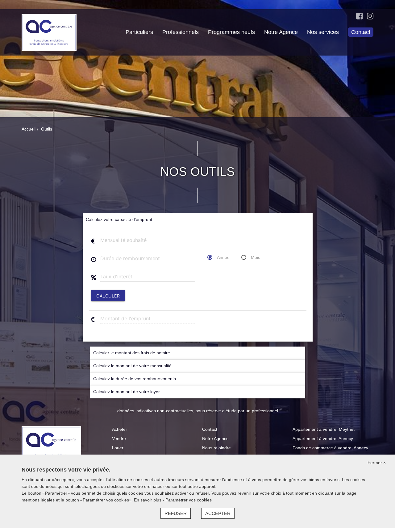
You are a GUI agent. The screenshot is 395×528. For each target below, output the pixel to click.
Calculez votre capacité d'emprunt (119, 219)
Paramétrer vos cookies (188, 499)
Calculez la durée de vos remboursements (134, 378)
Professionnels (180, 32)
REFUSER (175, 513)
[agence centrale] (49, 32)
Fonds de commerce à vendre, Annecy (330, 447)
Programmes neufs (231, 32)
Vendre (119, 438)
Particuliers (139, 32)
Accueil (28, 129)
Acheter (119, 429)
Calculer (108, 295)
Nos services (323, 32)
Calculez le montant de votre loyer (126, 391)
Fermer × (377, 462)
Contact (360, 32)
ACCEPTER (218, 513)
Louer (117, 447)
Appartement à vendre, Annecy (323, 438)
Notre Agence (281, 32)
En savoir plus (148, 499)
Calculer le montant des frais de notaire (131, 352)
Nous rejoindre (216, 447)
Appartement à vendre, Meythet (324, 429)
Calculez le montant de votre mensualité (132, 365)
